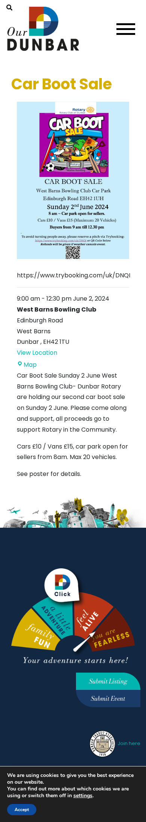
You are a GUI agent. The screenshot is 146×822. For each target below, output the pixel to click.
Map (30, 364)
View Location (37, 352)
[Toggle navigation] (126, 29)
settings (82, 795)
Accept (22, 810)
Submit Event (108, 698)
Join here (128, 743)
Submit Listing (108, 681)
